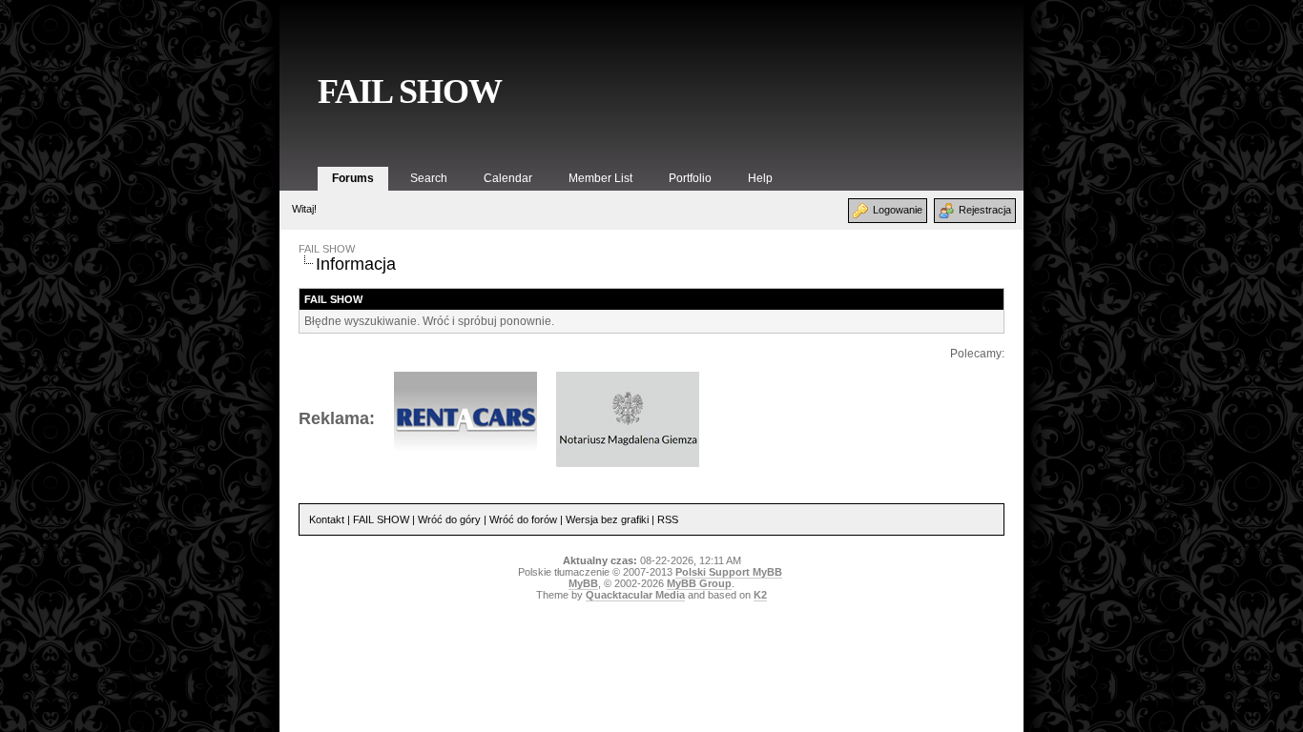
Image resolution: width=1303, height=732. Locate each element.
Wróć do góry (449, 519)
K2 (760, 594)
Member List (600, 178)
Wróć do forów (523, 519)
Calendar (508, 178)
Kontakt (326, 519)
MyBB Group (699, 583)
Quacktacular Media (635, 594)
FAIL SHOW (410, 91)
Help (760, 178)
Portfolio (690, 178)
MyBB (583, 583)
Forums (353, 178)
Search (428, 178)
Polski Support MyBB (728, 572)
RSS (667, 519)
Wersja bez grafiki (607, 519)
